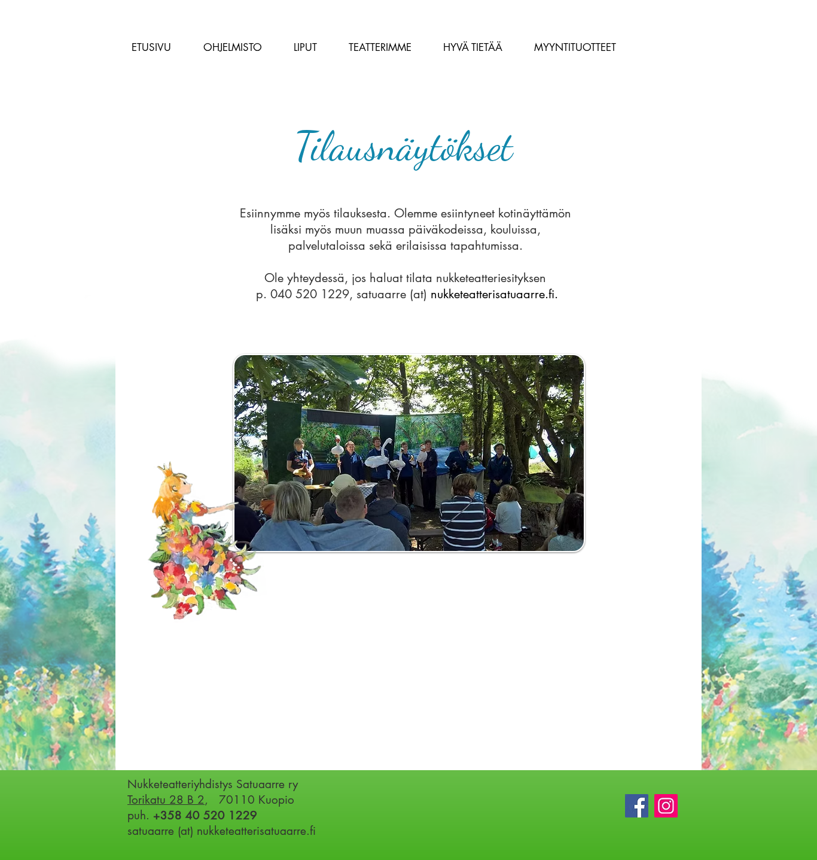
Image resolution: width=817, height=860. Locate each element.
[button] (232, 47)
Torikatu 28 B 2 (166, 799)
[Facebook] (636, 805)
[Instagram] (666, 805)
